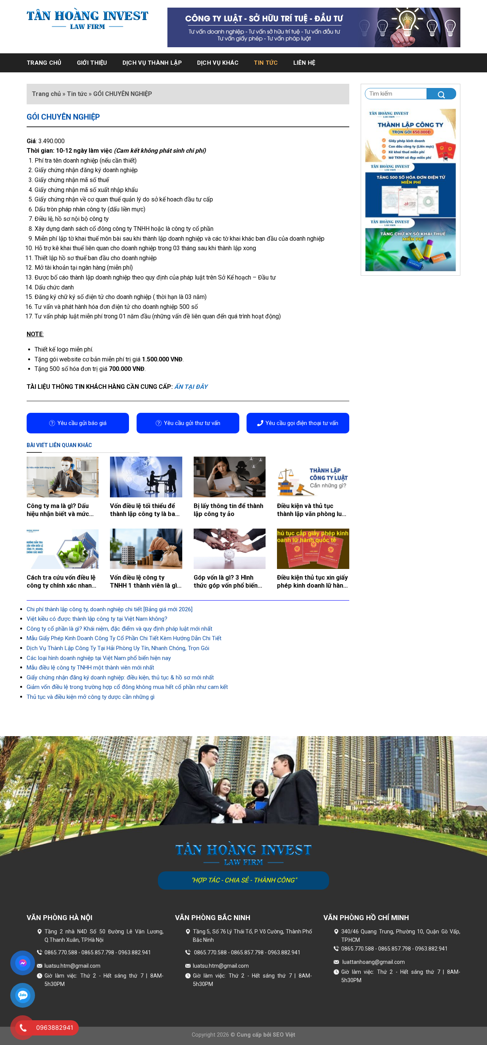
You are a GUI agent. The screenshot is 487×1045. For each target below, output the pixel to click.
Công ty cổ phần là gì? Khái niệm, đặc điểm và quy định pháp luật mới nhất (119, 628)
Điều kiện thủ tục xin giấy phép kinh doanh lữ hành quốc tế (312, 582)
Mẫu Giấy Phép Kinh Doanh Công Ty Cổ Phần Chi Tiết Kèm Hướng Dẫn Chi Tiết (124, 638)
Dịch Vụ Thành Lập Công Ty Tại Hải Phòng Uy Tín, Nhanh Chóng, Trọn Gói (118, 648)
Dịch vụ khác (218, 62)
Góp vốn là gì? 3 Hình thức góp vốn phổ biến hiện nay (226, 582)
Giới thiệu (92, 62)
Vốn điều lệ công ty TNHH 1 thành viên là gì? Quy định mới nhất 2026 (145, 582)
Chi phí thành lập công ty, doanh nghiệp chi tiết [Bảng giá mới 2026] (110, 609)
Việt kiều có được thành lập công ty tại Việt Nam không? (97, 618)
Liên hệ (304, 62)
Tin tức (266, 62)
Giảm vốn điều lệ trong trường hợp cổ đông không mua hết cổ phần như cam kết (127, 687)
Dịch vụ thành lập (152, 62)
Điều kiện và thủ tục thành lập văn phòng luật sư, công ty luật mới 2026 (312, 510)
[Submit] (441, 93)
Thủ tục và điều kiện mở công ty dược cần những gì (90, 696)
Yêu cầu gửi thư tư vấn (192, 423)
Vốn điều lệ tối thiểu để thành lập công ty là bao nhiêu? (144, 510)
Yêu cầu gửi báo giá (82, 423)
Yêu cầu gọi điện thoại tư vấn (302, 423)
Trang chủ (44, 62)
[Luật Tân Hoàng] (87, 18)
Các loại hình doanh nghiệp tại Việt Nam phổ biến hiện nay (99, 658)
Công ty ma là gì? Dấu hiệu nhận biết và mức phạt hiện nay (58, 510)
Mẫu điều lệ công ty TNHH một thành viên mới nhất (90, 667)
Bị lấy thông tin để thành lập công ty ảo (228, 510)
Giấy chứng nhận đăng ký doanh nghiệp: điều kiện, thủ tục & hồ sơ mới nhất (120, 677)
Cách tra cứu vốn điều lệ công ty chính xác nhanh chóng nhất (61, 582)
